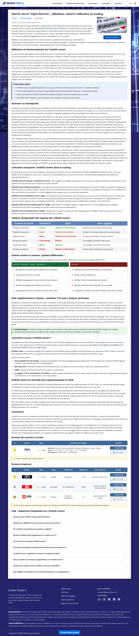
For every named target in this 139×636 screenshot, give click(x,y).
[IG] (27, 488)
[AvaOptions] (27, 478)
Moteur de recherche (69, 603)
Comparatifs (57, 3)
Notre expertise (67, 599)
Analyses (118, 3)
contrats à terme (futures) (45, 28)
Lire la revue (118, 452)
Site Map (64, 592)
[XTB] (27, 498)
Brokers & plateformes (75, 3)
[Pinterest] (119, 599)
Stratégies (106, 3)
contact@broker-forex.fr (107, 592)
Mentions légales (68, 596)
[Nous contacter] (135, 3)
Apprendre (93, 3)
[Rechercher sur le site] (130, 3)
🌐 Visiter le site (118, 448)
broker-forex (17, 590)
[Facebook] (109, 599)
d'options (63, 28)
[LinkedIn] (114, 599)
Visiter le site (118, 475)
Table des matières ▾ (112, 37)
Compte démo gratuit (69, 632)
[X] (104, 599)
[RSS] (99, 599)
